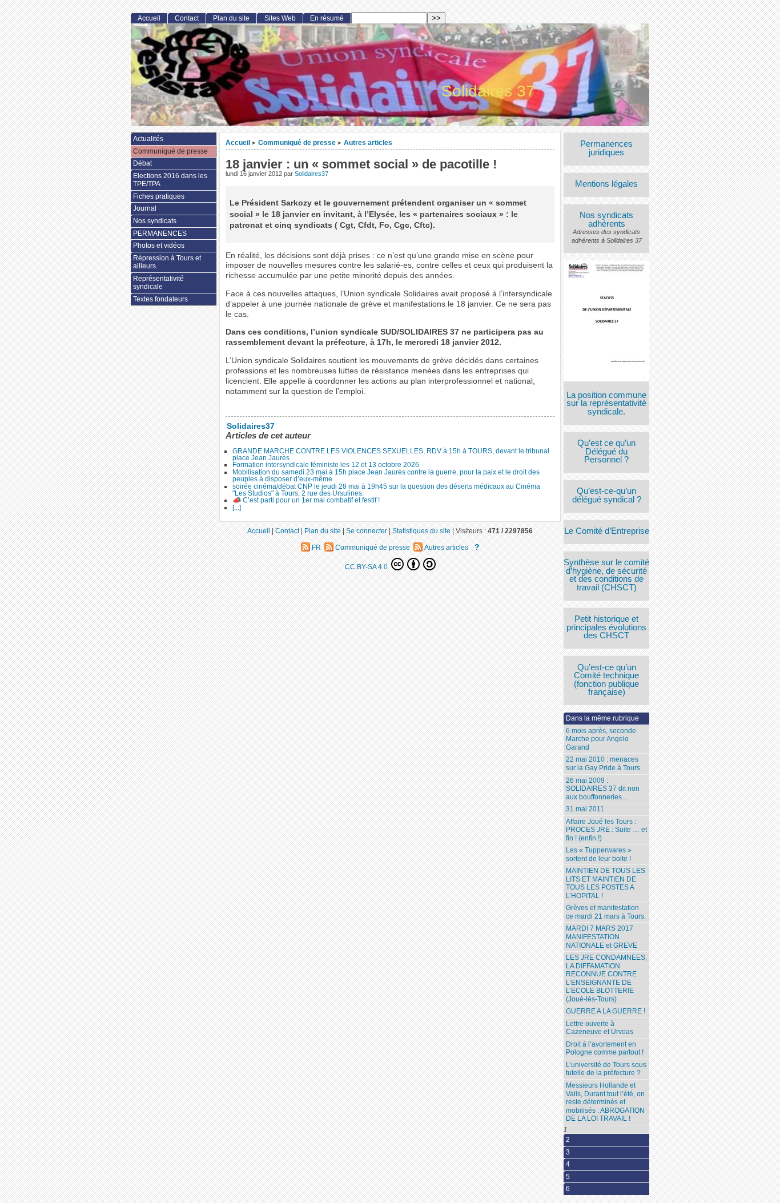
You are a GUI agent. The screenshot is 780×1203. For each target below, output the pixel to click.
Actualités (148, 139)
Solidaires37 (311, 173)
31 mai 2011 (585, 809)
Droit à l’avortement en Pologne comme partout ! (605, 1048)
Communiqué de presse (297, 142)
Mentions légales (606, 184)
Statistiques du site (421, 530)
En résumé (327, 18)
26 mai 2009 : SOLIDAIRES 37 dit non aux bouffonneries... (603, 788)
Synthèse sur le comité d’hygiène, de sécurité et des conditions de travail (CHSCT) (606, 575)
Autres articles (368, 142)
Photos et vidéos (158, 246)
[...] (236, 508)
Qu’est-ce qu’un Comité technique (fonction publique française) (606, 680)
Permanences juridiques (606, 148)
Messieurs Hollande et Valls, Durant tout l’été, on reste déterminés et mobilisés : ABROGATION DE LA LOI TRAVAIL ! (605, 1101)
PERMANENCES (160, 234)
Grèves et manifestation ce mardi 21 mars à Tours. (606, 912)
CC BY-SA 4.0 (367, 566)
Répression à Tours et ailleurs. (167, 262)
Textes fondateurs (160, 299)
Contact (187, 18)
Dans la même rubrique (602, 718)
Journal (144, 208)
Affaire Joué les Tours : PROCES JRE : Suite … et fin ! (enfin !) (606, 830)
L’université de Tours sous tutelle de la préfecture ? (606, 1069)
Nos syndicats (154, 221)
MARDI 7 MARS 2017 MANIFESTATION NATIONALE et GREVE (601, 936)
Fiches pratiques (158, 196)
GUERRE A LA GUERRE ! (605, 1011)
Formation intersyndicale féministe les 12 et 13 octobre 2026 (325, 465)
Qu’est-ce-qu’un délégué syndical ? (606, 495)
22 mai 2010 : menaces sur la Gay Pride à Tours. (604, 763)
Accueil (238, 142)
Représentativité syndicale (158, 283)
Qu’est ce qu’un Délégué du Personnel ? (606, 451)
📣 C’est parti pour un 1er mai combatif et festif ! (306, 500)
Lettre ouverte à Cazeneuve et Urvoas (599, 1028)
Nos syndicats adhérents (606, 219)
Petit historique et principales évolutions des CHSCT (606, 627)
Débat (142, 163)
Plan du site (231, 18)
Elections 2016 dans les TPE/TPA (170, 180)
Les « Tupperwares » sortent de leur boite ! (599, 854)
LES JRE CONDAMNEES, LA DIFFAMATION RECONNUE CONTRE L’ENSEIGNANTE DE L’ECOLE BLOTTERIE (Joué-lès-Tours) (606, 978)
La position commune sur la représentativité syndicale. (606, 403)
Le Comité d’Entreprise (606, 531)
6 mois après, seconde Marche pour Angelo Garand (601, 739)
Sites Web (280, 18)
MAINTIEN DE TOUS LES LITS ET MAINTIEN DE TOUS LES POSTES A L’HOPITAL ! (605, 883)
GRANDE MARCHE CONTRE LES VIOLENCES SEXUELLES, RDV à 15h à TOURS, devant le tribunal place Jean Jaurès (390, 454)
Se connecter (366, 530)
